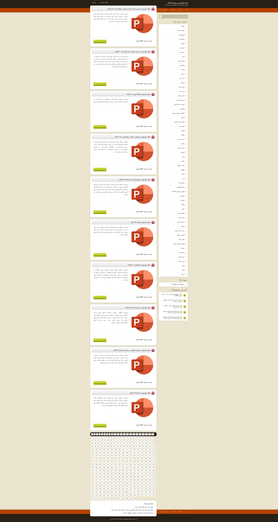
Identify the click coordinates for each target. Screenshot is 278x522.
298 (123, 483)
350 (127, 492)
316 (127, 486)
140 (104, 455)
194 (116, 464)
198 (131, 464)
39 (142, 437)
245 (116, 473)
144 (119, 455)
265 (127, 476)
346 (112, 492)
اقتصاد (183, 69)
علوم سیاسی (181, 239)
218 (142, 467)
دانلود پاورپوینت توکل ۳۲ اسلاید (141, 222)
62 (152, 440)
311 (108, 486)
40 (146, 437)
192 (108, 464)
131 (135, 452)
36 (133, 437)
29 (111, 437)
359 (97, 495)
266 (131, 476)
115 (138, 449)
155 (97, 458)
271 (150, 476)
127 (119, 452)
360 (100, 495)
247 (123, 473)
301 (135, 483)
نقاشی (183, 143)
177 (116, 461)
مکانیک (183, 204)
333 (127, 489)
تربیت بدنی (182, 78)
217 (138, 467)
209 (108, 467)
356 (150, 492)
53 (124, 440)
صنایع (183, 209)
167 (142, 458)
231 (127, 470)
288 (150, 480)
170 (154, 458)
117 (146, 449)
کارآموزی (182, 108)
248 (127, 473)
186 (150, 461)
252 (142, 473)
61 (149, 440)
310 (104, 486)
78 (139, 443)
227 (112, 470)
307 (93, 486)
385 (131, 498)
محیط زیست (181, 252)
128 (123, 452)
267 (135, 476)
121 (97, 452)
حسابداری (182, 52)
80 (146, 443)
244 (112, 473)
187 (154, 461)
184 (142, 461)
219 (146, 467)
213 (123, 467)
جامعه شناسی (181, 61)
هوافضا (183, 169)
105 (100, 449)
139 (100, 455)
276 (104, 480)
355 (146, 492)
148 (135, 455)
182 (135, 461)
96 (133, 446)
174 (104, 461)
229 (119, 470)
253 (146, 473)
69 (111, 443)
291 (97, 483)
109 (116, 449)
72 (120, 443)
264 (123, 476)
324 (93, 489)
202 (146, 464)
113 (131, 449)
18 (140, 434)
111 (123, 449)
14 (127, 434)
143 (116, 455)
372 (146, 495)
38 (139, 437)
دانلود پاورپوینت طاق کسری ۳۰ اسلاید (138, 94)
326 (100, 489)
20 (146, 434)
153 (154, 455)
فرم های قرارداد (180, 100)
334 (131, 489)
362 (108, 495)
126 (116, 452)
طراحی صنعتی (181, 30)
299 (127, 483)
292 (100, 483)
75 (130, 443)
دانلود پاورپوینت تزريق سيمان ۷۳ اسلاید (138, 307)
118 (150, 449)
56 (133, 440)
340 (154, 489)
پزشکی (183, 117)
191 (104, 464)
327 (104, 489)
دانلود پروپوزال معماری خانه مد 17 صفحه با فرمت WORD (173, 295)
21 (149, 434)
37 (136, 437)
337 (142, 489)
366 (123, 495)
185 (146, 461)
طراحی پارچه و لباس (179, 121)
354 (142, 492)
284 (135, 480)
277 (108, 480)
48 (108, 440)
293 (104, 483)
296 (116, 483)
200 (138, 464)
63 (92, 443)
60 (146, 440)
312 (112, 486)
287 (146, 480)
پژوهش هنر (182, 34)
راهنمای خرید (164, 9)
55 (130, 440)
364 (116, 495)
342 (97, 492)
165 (135, 458)
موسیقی (182, 82)
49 (111, 440)
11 (118, 434)
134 (146, 452)
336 (138, 489)
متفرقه (183, 26)
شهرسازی (182, 126)
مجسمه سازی (181, 139)
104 (97, 449)
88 (108, 446)
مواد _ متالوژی (181, 165)
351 (131, 492)
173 (100, 461)
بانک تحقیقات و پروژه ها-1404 (178, 3)
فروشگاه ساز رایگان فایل (178, 284)
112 (127, 449)
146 (127, 455)
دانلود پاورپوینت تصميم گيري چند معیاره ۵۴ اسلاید (135, 179)
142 (112, 455)
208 (104, 467)
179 (123, 461)
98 (139, 446)
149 (138, 455)
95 (130, 446)
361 (104, 495)
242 (104, 473)
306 (154, 483)
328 (108, 489)
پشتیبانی (94, 2)
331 (119, 489)
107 (108, 449)
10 (115, 434)
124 (108, 452)
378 (104, 498)
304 (146, 483)
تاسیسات (182, 200)
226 (108, 470)
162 (123, 458)
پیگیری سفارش (104, 2)
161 (119, 458)
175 (108, 461)
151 (146, 455)
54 (127, 440)
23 (92, 437)
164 (131, 458)
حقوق (183, 248)
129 (127, 452)
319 (138, 486)
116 (142, 449)
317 (131, 486)
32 (120, 437)
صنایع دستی (182, 39)
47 (105, 440)
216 (135, 467)
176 (112, 461)
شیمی (183, 265)
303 (142, 483)
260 (108, 476)
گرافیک (183, 130)
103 (93, 449)
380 (112, 498)
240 (97, 473)
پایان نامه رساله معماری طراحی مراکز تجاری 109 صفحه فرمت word (174, 312)
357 (154, 492)
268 (138, 476)
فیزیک (183, 270)
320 (142, 486)
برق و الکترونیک (181, 187)
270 (146, 476)
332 (123, 489)
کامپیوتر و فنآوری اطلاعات (178, 191)
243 (108, 473)
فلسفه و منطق (181, 235)
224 (100, 470)
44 (95, 440)
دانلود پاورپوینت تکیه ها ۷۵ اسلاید (140, 393)
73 (124, 443)
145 (123, 455)
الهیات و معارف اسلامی (179, 243)
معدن (183, 156)
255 (154, 473)
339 (150, 489)
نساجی (183, 161)
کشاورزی (182, 195)
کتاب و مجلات (181, 95)
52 (120, 440)
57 (136, 440)
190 (100, 464)
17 (137, 434)
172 (97, 461)
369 (135, 495)
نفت (183, 178)
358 (93, 495)
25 (98, 437)
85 (98, 446)
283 (131, 480)
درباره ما (180, 9)
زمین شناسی (181, 256)
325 (97, 489)
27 (105, 437)
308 (97, 486)
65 (98, 443)
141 (108, 455)
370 (138, 495)
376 (97, 498)
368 (131, 495)
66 (102, 443)
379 (108, 498)
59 (142, 440)
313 (116, 486)
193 (112, 464)
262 (116, 476)
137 (93, 455)
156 (100, 458)
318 (135, 486)
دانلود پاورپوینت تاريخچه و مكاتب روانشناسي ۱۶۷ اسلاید (133, 137)
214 (127, 467)
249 (131, 473)
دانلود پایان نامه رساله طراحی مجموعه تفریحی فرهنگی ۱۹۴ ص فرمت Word (174, 317)
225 (104, 470)
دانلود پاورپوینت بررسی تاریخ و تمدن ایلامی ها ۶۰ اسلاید (133, 51)
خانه (187, 9)
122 (100, 452)
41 (149, 437)
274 (97, 480)
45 (98, 440)
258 (100, 476)
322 (150, 486)
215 (131, 467)
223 (97, 470)
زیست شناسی (181, 261)
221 (154, 467)
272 (154, 476)
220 (150, 467)
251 (138, 473)
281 (123, 480)
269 (142, 476)
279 (116, 480)
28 (108, 437)
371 (142, 495)
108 (112, 449)
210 (112, 467)
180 (127, 461)
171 (93, 461)
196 (123, 464)
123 (104, 452)
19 (143, 434)
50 (114, 440)
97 (136, 446)
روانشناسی (182, 65)
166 (138, 458)
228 (116, 470)
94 (127, 446)
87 (105, 446)
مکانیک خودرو (181, 213)
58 (139, 440)
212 (119, 467)
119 (154, 449)
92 (120, 446)
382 (119, 498)
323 (154, 486)
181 (131, 461)
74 (127, 443)
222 (93, 470)
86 (102, 446)
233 (135, 470)
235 (142, 470)
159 (112, 458)
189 (97, 464)
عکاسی (183, 135)
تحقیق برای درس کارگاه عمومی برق (144, 507)
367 (127, 495)
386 (135, 498)
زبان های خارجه (181, 222)
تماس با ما (172, 9)
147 (131, 455)
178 (119, 461)
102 (154, 446)
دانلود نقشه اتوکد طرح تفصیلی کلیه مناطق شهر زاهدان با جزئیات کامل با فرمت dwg (132, 510)
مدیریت (183, 74)
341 (93, 492)
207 (100, 467)
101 (150, 446)
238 (154, 470)
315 (123, 486)
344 (104, 492)
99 (142, 446)
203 (150, 464)
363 (112, 495)
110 (119, 449)
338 (146, 489)
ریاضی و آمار (181, 217)
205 (93, 467)
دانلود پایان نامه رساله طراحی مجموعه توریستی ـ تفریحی (174, 300)
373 (150, 495)
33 (124, 437)
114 (135, 449)
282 (127, 480)
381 (116, 498)
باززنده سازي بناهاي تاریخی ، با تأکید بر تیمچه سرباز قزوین (174, 306)
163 (127, 458)
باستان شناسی (181, 148)
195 (119, 464)
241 (100, 473)
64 (95, 443)
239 (93, 473)
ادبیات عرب (182, 47)
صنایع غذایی (182, 182)
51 (117, 440)
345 (108, 492)
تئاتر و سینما (182, 87)
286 (142, 480)
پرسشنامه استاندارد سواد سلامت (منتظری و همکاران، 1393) (138, 513)
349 (123, 492)
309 (100, 486)
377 (100, 498)
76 (133, 443)
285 (138, 480)
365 (119, 495)
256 (93, 476)
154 (93, 458)
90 (114, 446)
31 (117, 437)
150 (142, 455)
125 (112, 452)
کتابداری (182, 152)
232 (131, 470)
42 (152, 437)
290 (93, 483)
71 (117, 443)
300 (131, 483)
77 (136, 443)
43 (92, 440)
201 (142, 464)
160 (116, 458)
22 (152, 434)
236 (146, 470)
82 (152, 443)
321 (146, 486)
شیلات (183, 174)
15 (130, 434)
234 (138, 470)
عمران (183, 274)
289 (154, 480)
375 (93, 498)
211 (116, 467)
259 (104, 476)
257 (97, 476)
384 (127, 498)
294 (108, 483)
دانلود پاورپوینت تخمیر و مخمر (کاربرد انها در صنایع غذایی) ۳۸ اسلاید (129, 9)
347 (116, 492)
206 (97, 467)
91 (117, 446)
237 (150, 470)
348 (119, 492)
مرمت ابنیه (182, 91)
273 (93, 480)
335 (135, 489)
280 (119, 480)
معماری (183, 43)
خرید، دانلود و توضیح (100, 41)
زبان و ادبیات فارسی (180, 230)
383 (123, 498)
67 (105, 443)
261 (112, 476)
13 (124, 434)
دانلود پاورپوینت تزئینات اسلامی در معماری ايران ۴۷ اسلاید (132, 350)
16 (133, 434)
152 (150, 455)
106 (104, 449)
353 (138, 492)
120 (93, 452)
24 (95, 437)
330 (116, 489)
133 (142, 452)
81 (149, 443)
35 (130, 437)
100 (146, 446)
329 (112, 489)
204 (154, 464)
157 (104, 458)
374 (154, 495)
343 (100, 492)
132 (138, 452)
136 (154, 452)
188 (93, 464)
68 (108, 443)
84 (95, 446)
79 (142, 443)
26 (102, 437)
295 (112, 483)
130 (131, 452)
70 (114, 443)
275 (100, 480)
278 (112, 480)
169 (150, 458)
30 (114, 437)
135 (150, 452)
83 (92, 446)
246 (119, 473)
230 (123, 470)
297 (119, 483)
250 (135, 473)
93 (124, 446)
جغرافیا (183, 226)
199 (135, 464)
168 (146, 458)
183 (138, 461)
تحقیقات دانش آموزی (179, 104)
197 (127, 464)
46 (102, 440)
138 (97, 455)
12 (121, 434)
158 (108, 458)
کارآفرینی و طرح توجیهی (178, 113)
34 (127, 437)
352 (135, 492)
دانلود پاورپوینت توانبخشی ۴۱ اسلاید (139, 265)
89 (111, 446)
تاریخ (183, 56)
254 (150, 473)
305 (150, 483)
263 (119, 476)
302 (138, 483)
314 (119, 486)
